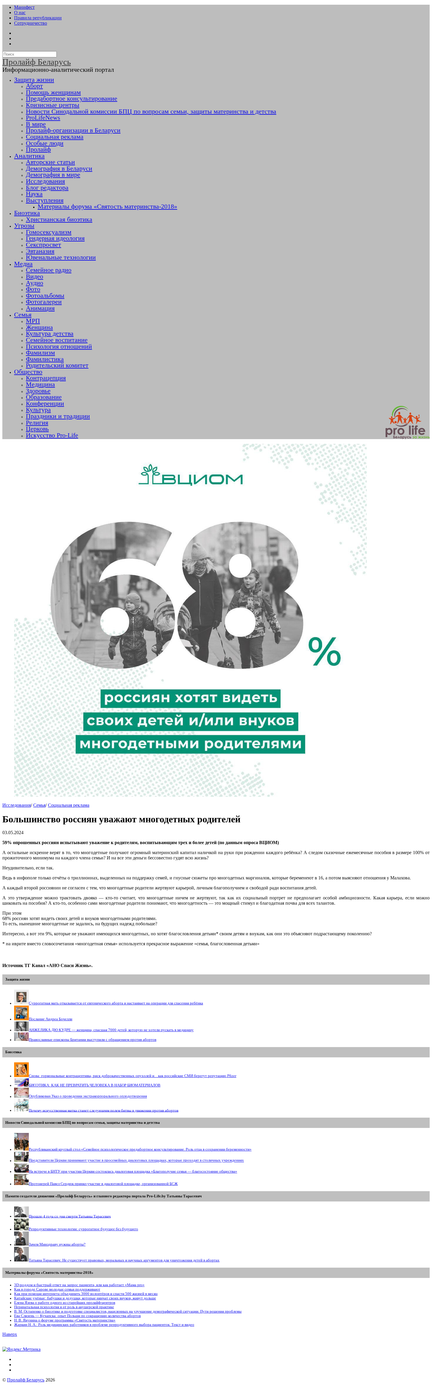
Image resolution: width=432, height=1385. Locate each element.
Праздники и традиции (58, 416)
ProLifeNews (43, 117)
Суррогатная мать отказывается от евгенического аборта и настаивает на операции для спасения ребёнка (116, 1003)
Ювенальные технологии (61, 257)
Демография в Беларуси (59, 168)
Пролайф (38, 149)
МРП (33, 320)
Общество (28, 371)
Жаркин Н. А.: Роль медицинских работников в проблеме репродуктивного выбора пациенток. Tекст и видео (104, 1325)
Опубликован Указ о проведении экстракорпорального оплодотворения (88, 1096)
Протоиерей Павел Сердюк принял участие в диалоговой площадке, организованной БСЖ (103, 1184)
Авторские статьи (50, 162)
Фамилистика (45, 359)
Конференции (45, 403)
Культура (38, 409)
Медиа (23, 263)
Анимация (40, 308)
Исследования (45, 181)
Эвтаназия (40, 251)
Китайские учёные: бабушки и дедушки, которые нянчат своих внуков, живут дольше (85, 1298)
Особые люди (44, 143)
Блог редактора (47, 187)
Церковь (37, 428)
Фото (33, 289)
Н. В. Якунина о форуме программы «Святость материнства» (64, 1320)
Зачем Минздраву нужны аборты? (57, 1244)
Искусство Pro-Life (52, 435)
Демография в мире (53, 174)
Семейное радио (48, 270)
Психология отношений (59, 346)
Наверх (9, 1334)
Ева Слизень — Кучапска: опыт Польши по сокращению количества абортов (77, 1316)
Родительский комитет (57, 365)
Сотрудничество (30, 23)
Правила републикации (38, 17)
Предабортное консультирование (71, 98)
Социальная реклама (54, 136)
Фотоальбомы (45, 295)
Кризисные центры (52, 105)
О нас (20, 12)
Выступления (44, 200)
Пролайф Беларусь (25, 1379)
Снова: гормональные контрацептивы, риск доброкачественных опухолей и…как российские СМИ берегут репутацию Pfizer (132, 1076)
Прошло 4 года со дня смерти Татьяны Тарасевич (70, 1216)
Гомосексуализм (48, 232)
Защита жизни (34, 79)
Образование (44, 397)
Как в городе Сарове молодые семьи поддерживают (57, 1289)
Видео (34, 276)
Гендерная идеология (55, 238)
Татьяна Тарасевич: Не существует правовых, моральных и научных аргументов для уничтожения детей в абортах (124, 1260)
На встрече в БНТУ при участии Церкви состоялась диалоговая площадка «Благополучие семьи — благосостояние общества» (133, 1171)
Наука (34, 193)
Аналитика (29, 155)
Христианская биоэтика (59, 219)
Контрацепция (46, 377)
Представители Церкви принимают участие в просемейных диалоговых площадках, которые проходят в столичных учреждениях (136, 1161)
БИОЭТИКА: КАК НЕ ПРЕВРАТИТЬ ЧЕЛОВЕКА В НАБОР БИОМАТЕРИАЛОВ (94, 1085)
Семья (22, 314)
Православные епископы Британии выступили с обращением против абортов (92, 1040)
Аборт (34, 85)
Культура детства (49, 333)
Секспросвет (43, 244)
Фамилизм (40, 352)
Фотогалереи (44, 301)
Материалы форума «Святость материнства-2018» (107, 206)
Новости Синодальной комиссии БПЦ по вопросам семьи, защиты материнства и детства (151, 111)
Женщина (39, 327)
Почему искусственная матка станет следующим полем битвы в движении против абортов (103, 1110)
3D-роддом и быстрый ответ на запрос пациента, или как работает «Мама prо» (79, 1285)
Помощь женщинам (53, 92)
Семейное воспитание (57, 340)
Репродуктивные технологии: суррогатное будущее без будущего (83, 1229)
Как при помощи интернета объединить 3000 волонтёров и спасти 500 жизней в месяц (86, 1294)
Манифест (24, 7)
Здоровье (38, 390)
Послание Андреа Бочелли (50, 1019)
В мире (36, 124)
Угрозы (24, 225)
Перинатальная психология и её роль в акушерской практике (64, 1307)
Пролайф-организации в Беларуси (73, 130)
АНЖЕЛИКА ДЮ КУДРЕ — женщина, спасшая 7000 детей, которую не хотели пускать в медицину (111, 1030)
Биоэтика (27, 212)
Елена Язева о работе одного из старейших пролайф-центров (64, 1303)
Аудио (34, 282)
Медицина (40, 384)
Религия (37, 422)
